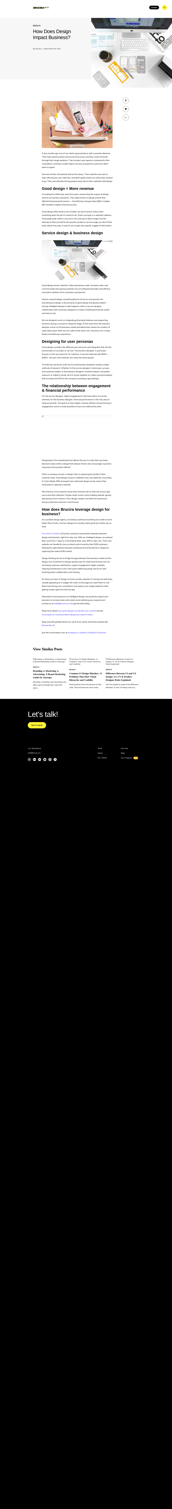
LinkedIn (82, 632)
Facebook (101, 632)
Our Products (129, 758)
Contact (154, 7)
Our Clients (102, 758)
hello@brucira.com (62, 603)
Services (124, 748)
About (100, 753)
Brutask (45, 625)
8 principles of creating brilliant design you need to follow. (67, 614)
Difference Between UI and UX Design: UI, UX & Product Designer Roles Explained (121, 676)
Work (100, 748)
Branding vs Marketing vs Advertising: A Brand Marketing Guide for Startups (49, 674)
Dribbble (92, 632)
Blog (123, 753)
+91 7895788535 (34, 748)
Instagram (72, 632)
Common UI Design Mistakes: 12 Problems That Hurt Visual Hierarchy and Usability (85, 676)
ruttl (53, 625)
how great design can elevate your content (77, 610)
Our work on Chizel (50, 533)
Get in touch (37, 725)
